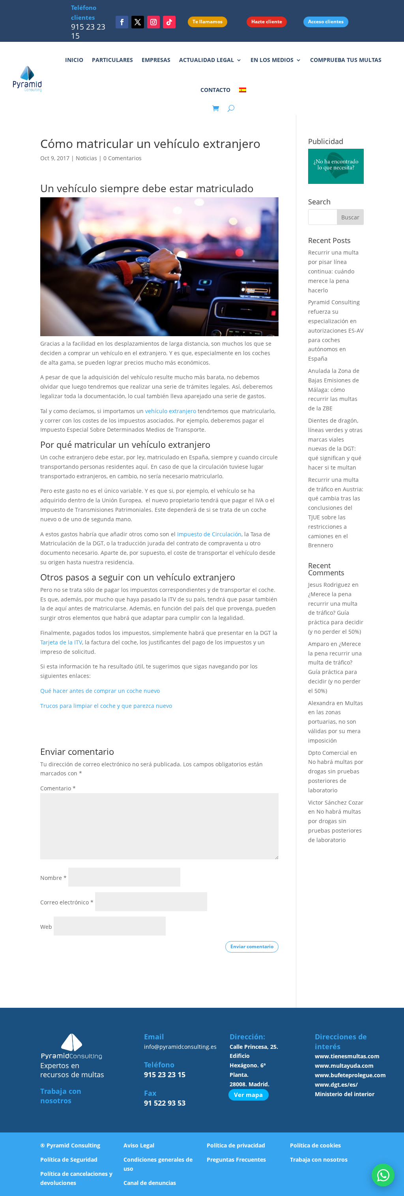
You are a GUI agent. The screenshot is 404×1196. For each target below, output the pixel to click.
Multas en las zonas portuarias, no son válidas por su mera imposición (335, 721)
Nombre (53, 878)
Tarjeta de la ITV (61, 642)
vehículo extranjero (170, 411)
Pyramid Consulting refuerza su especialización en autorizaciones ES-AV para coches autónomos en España (335, 330)
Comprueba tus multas (346, 60)
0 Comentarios (122, 158)
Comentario (58, 788)
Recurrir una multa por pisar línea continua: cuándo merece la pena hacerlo (333, 271)
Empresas (156, 60)
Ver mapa (248, 1095)
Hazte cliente (266, 21)
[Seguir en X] (137, 22)
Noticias (86, 158)
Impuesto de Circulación (209, 534)
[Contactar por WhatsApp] (383, 1175)
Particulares (112, 60)
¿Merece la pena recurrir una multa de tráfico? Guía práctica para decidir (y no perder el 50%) (335, 612)
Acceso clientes (326, 21)
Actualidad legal (206, 60)
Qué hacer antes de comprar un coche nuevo (100, 690)
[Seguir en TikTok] (169, 22)
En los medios (272, 60)
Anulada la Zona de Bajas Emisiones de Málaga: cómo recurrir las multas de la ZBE (333, 389)
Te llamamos (208, 21)
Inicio (74, 60)
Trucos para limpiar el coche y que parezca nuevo (106, 705)
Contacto (215, 90)
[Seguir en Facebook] (122, 22)
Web (46, 926)
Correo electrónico (67, 902)
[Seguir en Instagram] (153, 22)
